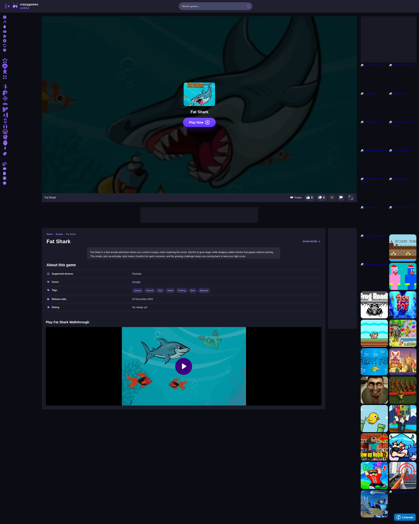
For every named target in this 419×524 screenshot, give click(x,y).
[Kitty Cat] (402, 105)
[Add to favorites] (332, 197)
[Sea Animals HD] (402, 219)
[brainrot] (4, 148)
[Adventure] (4, 66)
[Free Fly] (374, 219)
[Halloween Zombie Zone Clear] (402, 390)
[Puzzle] (4, 71)
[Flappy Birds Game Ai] (374, 418)
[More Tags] (4, 153)
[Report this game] (341, 197)
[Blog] (4, 163)
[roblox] (4, 137)
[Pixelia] (374, 105)
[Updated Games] (4, 45)
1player (137, 290)
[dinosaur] (4, 93)
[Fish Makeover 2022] (374, 276)
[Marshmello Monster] (374, 162)
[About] (4, 178)
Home (49, 234)
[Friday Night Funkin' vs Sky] (402, 447)
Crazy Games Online (25, 6)
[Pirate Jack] (402, 248)
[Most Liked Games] (4, 31)
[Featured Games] (4, 35)
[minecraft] (4, 132)
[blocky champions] (402, 503)
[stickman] (4, 87)
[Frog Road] (374, 304)
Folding (182, 290)
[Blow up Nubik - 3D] (374, 447)
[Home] (4, 16)
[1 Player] (4, 120)
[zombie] (4, 143)
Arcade (59, 234)
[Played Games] (4, 40)
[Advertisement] (199, 214)
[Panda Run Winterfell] (374, 191)
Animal (149, 290)
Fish (160, 290)
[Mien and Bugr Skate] (402, 162)
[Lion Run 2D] (374, 134)
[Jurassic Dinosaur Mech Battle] (374, 503)
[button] (351, 197)
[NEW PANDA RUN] (402, 77)
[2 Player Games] (4, 126)
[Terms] (4, 173)
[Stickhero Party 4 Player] (402, 134)
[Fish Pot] (402, 304)
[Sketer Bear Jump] (374, 248)
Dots (193, 290)
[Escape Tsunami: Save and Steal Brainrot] (374, 475)
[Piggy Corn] (402, 361)
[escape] (4, 115)
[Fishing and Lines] (402, 333)
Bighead (204, 290)
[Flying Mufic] (402, 191)
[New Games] (4, 21)
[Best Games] (4, 26)
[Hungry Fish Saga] (374, 77)
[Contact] (4, 168)
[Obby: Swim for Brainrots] (402, 418)
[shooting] (4, 98)
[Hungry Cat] (374, 333)
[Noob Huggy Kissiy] (402, 276)
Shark (170, 290)
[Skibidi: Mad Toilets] (374, 390)
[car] (4, 104)
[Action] (4, 60)
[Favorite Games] (4, 50)
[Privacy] (4, 182)
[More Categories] (4, 76)
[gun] (4, 109)
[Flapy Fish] (374, 361)
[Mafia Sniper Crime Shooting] (402, 475)
